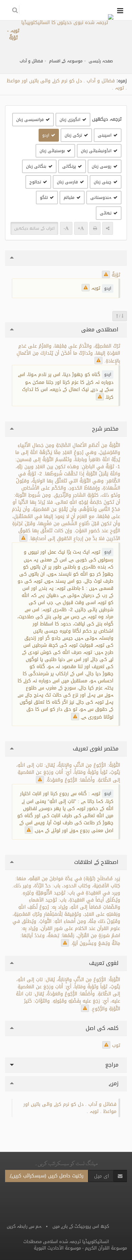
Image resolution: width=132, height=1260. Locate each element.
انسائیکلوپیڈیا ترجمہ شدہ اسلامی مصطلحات (66, 1241)
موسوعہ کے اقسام (66, 61)
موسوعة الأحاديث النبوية (57, 1248)
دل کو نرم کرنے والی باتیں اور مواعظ (44, 80)
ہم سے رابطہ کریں (24, 1226)
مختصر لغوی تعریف (96, 748)
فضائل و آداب (31, 61)
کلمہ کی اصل (103, 1028)
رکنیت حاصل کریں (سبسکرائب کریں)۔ (46, 1175)
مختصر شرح (106, 429)
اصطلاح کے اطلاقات (97, 862)
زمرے (114, 1083)
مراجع (112, 1064)
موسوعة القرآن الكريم (106, 1248)
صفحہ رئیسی (101, 61)
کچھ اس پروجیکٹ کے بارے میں (80, 1226)
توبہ (119, 87)
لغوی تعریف (104, 963)
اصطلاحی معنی (100, 329)
